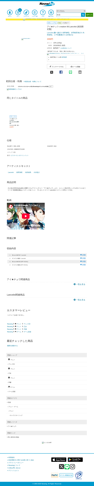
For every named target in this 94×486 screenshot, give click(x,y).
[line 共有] (70, 71)
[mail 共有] (80, 71)
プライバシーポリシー (16, 463)
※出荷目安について (66, 48)
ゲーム (19, 332)
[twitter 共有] (51, 71)
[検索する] (83, 15)
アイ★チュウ (12, 426)
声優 (25, 329)
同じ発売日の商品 (13, 437)
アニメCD (27, 324)
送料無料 (64, 57)
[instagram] (72, 467)
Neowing (10, 324)
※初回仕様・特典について (32, 81)
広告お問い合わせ (15, 468)
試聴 (84, 255)
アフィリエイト (14, 470)
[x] (61, 467)
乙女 (25, 326)
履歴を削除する (12, 346)
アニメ (19, 324)
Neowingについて (14, 465)
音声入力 (89, 15)
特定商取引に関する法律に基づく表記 (21, 460)
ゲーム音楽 (27, 332)
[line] (66, 467)
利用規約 (12, 457)
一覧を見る (80, 284)
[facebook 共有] (61, 71)
